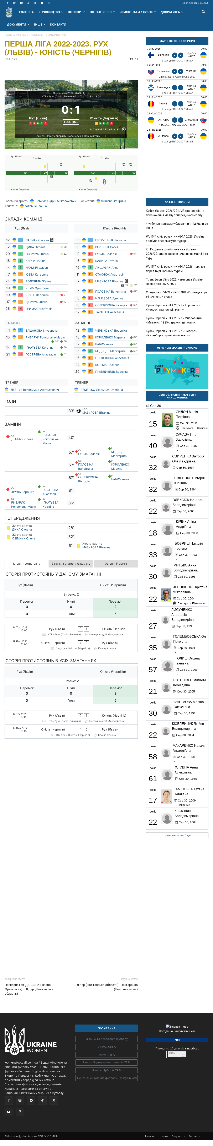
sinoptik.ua (192, 999)
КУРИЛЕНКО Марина (110, 337)
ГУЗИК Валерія (106, 254)
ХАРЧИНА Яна (36, 260)
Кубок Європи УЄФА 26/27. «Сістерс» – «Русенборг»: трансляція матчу (172, 333)
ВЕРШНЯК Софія (106, 247)
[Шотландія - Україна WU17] (177, 88)
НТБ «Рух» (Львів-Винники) (58, 96)
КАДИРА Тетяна (106, 260)
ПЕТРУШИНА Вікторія (110, 240)
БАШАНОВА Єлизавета (42, 330)
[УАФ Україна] (106, 990)
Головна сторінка (15, 35)
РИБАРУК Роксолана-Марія (45, 337)
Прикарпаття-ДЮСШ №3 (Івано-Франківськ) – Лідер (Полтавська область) (29, 940)
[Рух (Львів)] (38, 113)
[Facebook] (8, 3)
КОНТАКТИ (58, 24)
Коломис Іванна (36, 206)
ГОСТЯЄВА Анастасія (41, 354)
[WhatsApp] (47, 68)
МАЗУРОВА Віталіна (109, 281)
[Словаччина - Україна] (177, 71)
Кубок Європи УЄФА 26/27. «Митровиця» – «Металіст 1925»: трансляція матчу (175, 320)
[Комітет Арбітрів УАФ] (106, 1022)
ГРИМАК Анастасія (39, 308)
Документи (178, 1087)
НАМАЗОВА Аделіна (109, 298)
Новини (163, 1087)
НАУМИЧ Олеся (37, 267)
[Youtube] (42, 3)
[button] (203, 12)
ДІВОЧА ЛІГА (170, 12)
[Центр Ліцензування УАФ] (106, 1014)
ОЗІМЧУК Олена (37, 254)
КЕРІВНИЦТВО (49, 12)
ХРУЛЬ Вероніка (37, 295)
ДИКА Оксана (35, 247)
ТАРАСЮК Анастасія (109, 312)
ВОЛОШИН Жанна (38, 281)
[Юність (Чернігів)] (104, 113)
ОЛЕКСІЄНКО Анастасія (112, 358)
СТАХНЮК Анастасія (109, 274)
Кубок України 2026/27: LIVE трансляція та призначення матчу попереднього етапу (175, 213)
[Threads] (49, 3)
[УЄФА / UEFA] (106, 998)
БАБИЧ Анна (104, 344)
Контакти (194, 1087)
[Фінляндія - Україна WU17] (177, 55)
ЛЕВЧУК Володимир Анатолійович (35, 389)
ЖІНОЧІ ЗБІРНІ (100, 12)
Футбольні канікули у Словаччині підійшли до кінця (177, 226)
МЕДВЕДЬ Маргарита (110, 351)
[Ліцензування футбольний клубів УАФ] (106, 1029)
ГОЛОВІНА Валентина (110, 291)
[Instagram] (14, 3)
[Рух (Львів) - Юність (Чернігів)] (71, 631)
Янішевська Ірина (113, 201)
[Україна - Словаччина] (177, 120)
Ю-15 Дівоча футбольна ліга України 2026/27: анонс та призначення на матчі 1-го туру (177, 254)
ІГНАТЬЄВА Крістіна (39, 347)
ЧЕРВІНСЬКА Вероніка (111, 330)
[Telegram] (21, 3)
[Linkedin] (56, 68)
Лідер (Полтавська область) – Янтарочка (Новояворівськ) (107, 938)
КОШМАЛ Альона (107, 364)
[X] (35, 3)
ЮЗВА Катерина (37, 274)
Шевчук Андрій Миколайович (55, 201)
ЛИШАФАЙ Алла (106, 267)
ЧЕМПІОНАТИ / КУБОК (136, 12)
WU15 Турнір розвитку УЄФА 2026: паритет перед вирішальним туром (175, 269)
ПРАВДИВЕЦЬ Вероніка (112, 371)
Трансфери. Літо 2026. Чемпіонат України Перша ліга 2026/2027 (174, 282)
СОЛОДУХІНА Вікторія (111, 305)
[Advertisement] (71, 891)
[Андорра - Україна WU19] (177, 136)
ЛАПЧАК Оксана (37, 240)
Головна (150, 1087)
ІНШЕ (38, 24)
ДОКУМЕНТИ (16, 24)
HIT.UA (172, 1004)
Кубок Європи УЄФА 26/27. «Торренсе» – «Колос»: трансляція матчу (174, 307)
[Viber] (37, 68)
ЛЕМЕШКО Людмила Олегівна (101, 389)
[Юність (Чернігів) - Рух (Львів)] (71, 645)
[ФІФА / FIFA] (106, 1006)
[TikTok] (28, 3)
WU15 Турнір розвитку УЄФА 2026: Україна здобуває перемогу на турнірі (175, 239)
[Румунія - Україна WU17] (177, 104)
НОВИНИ (75, 12)
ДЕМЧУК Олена (37, 302)
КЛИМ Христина (37, 288)
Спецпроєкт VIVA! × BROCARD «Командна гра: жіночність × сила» (177, 294)
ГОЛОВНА (26, 12)
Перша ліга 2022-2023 (67, 93)
